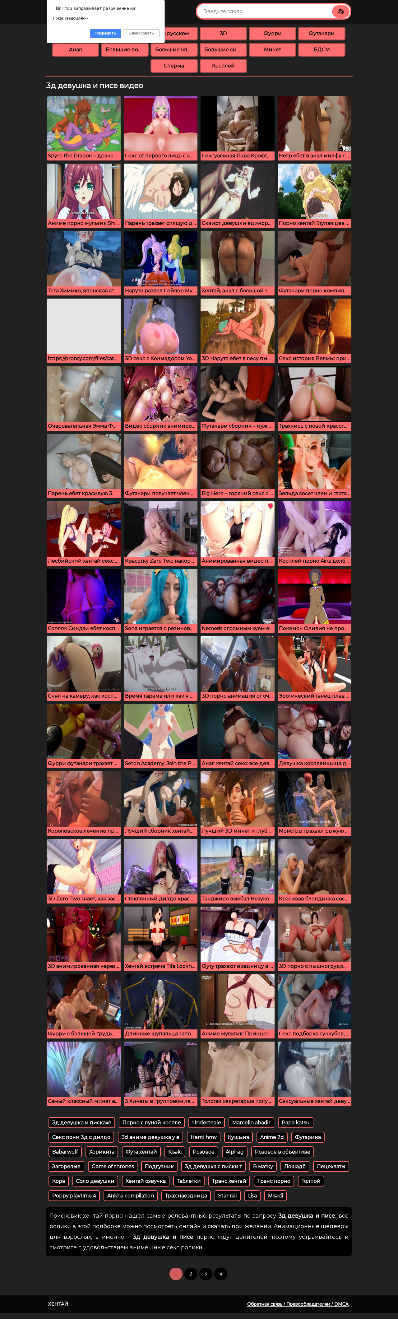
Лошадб (295, 1166)
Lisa (252, 1196)
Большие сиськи (225, 50)
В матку (263, 1166)
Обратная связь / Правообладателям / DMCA (298, 1304)
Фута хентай (141, 1152)
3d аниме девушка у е (150, 1137)
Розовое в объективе (282, 1152)
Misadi (275, 1196)
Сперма (174, 66)
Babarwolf (65, 1152)
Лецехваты (331, 1166)
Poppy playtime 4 (74, 1196)
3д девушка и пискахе (81, 1123)
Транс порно (273, 1181)
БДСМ (322, 50)
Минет (272, 50)
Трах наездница (186, 1196)
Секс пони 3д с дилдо (81, 1137)
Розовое (204, 1152)
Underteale (206, 1123)
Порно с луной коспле (152, 1123)
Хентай (58, 1304)
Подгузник (159, 1166)
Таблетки (189, 1181)
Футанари (322, 33)
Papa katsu (296, 1123)
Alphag (235, 1152)
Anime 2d (272, 1137)
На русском (174, 33)
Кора (58, 1181)
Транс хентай (229, 1181)
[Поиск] (340, 11)
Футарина (308, 1137)
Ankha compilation (130, 1196)
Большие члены (176, 50)
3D (223, 33)
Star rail (227, 1196)
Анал (75, 50)
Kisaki (175, 1152)
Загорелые (66, 1166)
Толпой (311, 1181)
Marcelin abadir (251, 1123)
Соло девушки (95, 1181)
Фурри (273, 33)
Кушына (238, 1137)
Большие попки (127, 50)
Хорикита (101, 1152)
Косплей (223, 66)
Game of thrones (113, 1166)
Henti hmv (204, 1137)
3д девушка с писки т (213, 1166)
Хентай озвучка (146, 1181)
